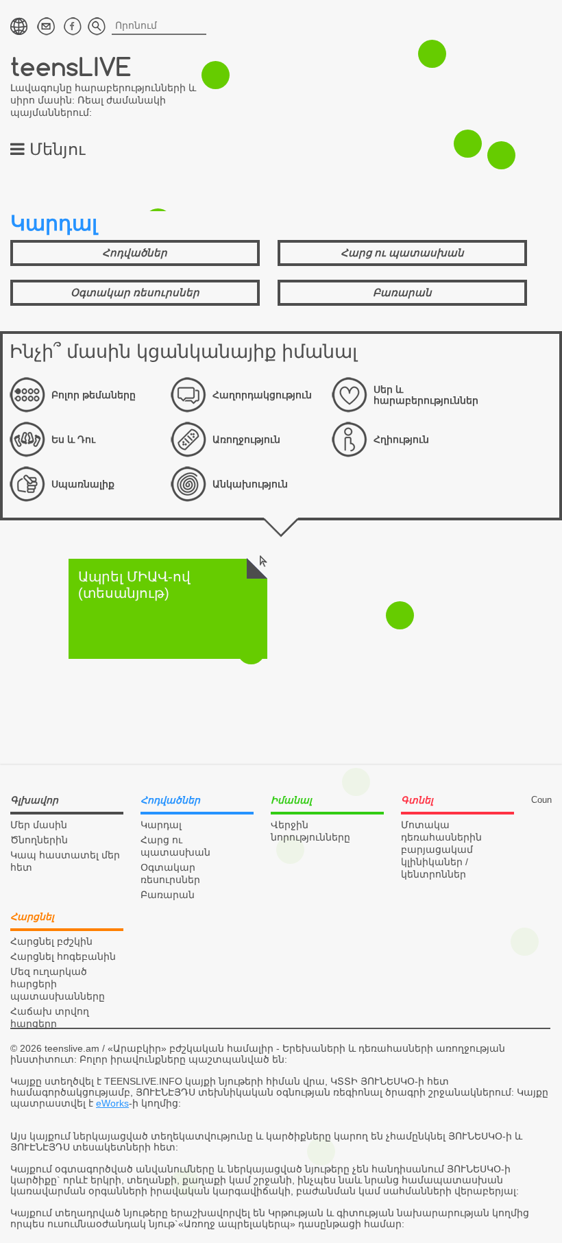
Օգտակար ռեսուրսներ (135, 292)
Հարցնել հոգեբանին (63, 956)
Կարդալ (161, 824)
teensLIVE (71, 66)
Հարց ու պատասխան (402, 252)
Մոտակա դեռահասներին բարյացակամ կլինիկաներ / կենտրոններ (441, 849)
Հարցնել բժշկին (51, 941)
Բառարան (402, 292)
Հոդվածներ (134, 252)
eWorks (112, 1103)
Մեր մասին (38, 824)
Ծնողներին (39, 839)
